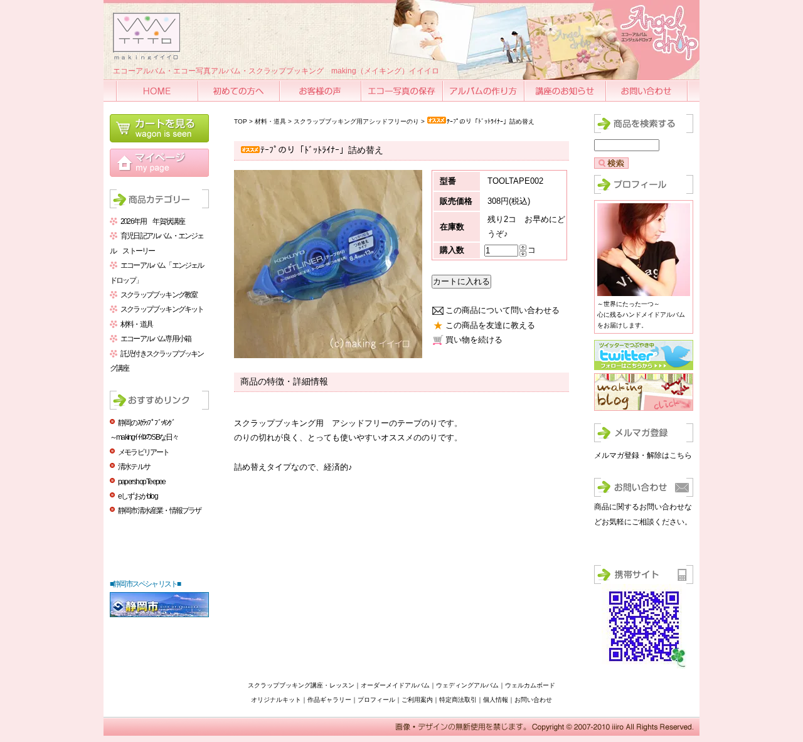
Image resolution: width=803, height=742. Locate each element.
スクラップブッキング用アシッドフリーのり (356, 121)
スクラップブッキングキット (162, 309)
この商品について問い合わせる (502, 310)
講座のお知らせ (566, 91)
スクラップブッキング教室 (158, 294)
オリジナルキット (276, 699)
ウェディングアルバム (467, 685)
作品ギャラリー (329, 699)
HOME (158, 91)
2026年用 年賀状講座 (152, 221)
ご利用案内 (417, 699)
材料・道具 (136, 324)
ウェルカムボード (530, 685)
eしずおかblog (137, 496)
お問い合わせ (647, 91)
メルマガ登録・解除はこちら (643, 455)
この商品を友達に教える (490, 325)
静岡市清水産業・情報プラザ (159, 510)
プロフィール (376, 699)
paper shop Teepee (141, 481)
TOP (240, 121)
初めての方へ (239, 91)
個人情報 (495, 699)
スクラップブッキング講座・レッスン (301, 685)
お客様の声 (321, 91)
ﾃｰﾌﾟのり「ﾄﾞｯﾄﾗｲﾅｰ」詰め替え (490, 121)
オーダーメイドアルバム (395, 685)
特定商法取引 (458, 699)
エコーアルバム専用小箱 (155, 338)
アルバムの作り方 (484, 91)
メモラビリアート (143, 452)
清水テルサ (134, 466)
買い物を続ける (474, 339)
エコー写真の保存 (403, 91)
